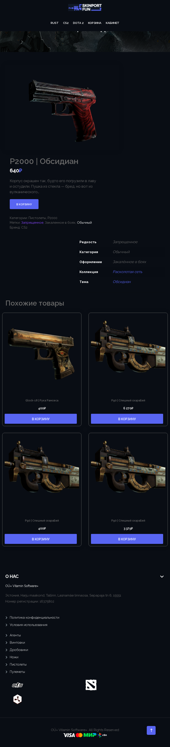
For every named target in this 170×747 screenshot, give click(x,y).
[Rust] (17, 699)
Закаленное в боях (60, 223)
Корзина (94, 23)
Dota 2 (78, 23)
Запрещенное (32, 223)
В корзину (24, 204)
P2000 (52, 218)
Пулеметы (17, 672)
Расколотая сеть (127, 272)
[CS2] (17, 685)
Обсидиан (122, 281)
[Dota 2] (91, 685)
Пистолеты (37, 218)
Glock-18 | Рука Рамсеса (41, 400)
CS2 (66, 23)
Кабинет (112, 23)
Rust (55, 23)
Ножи (14, 657)
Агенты (15, 635)
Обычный (84, 223)
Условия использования (28, 625)
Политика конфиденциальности (34, 618)
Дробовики (19, 650)
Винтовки (17, 643)
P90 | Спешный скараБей (128, 400)
